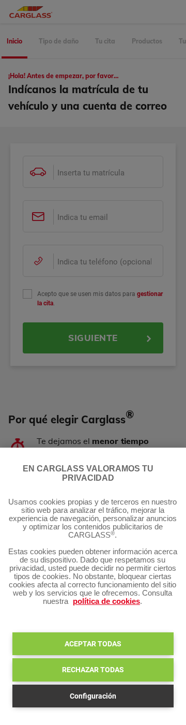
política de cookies (106, 601)
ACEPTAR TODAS (93, 644)
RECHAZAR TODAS (93, 669)
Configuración (93, 696)
